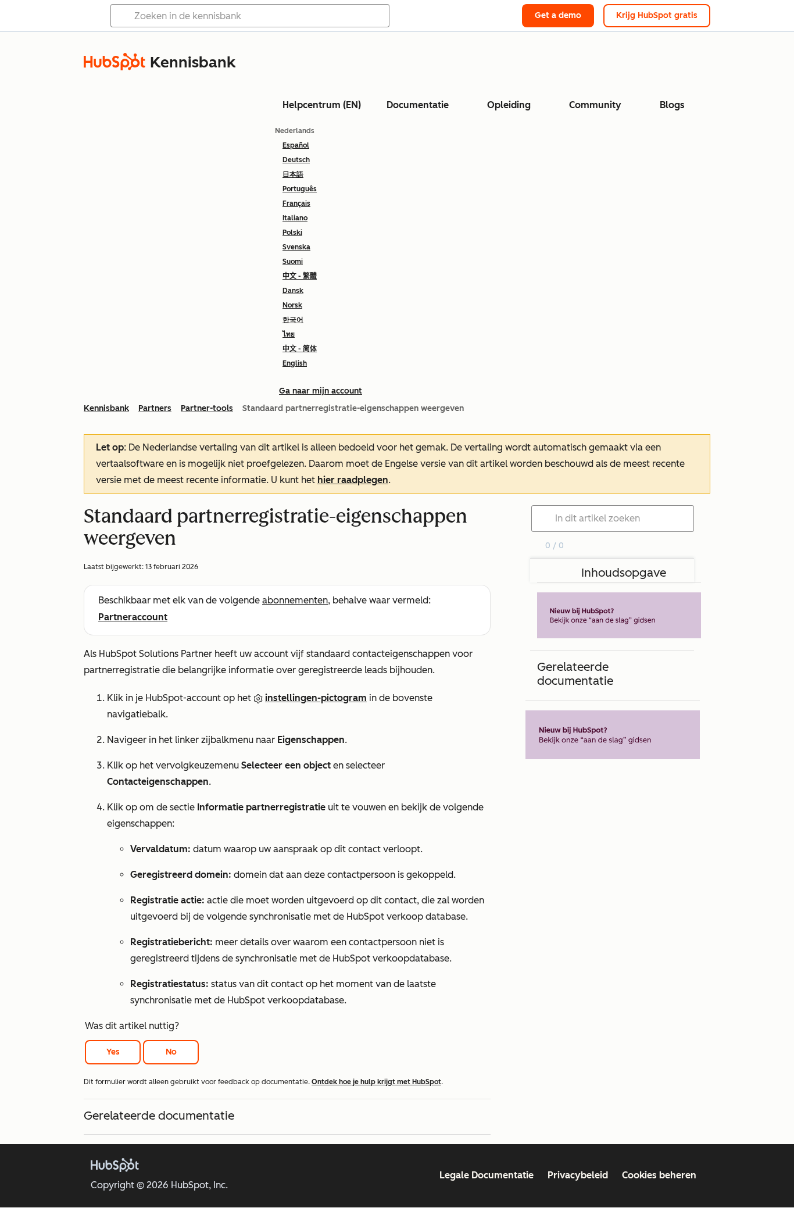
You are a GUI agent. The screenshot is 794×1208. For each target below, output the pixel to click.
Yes (113, 1052)
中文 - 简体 (299, 349)
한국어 (292, 320)
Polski (292, 232)
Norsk (292, 305)
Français (296, 203)
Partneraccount (132, 617)
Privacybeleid (578, 1175)
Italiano (294, 218)
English (294, 363)
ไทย (288, 334)
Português (299, 189)
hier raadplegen (352, 479)
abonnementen (295, 600)
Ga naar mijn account (320, 391)
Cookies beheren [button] (659, 1175)
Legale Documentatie (486, 1175)
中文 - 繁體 (299, 276)
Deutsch (296, 160)
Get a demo (558, 15)
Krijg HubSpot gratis (657, 15)
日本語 (292, 174)
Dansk (292, 291)
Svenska (296, 247)
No (171, 1052)
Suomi (292, 262)
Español (295, 145)
